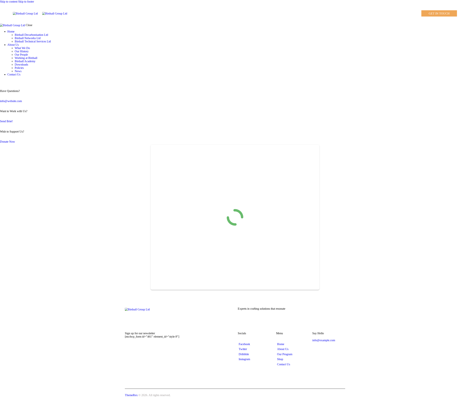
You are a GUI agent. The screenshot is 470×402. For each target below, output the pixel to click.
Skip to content (8, 1)
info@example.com (323, 340)
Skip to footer (26, 1)
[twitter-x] (5, 80)
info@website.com (11, 101)
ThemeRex (131, 395)
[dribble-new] (8, 80)
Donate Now (7, 141)
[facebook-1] (2, 80)
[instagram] (12, 80)
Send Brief (6, 121)
